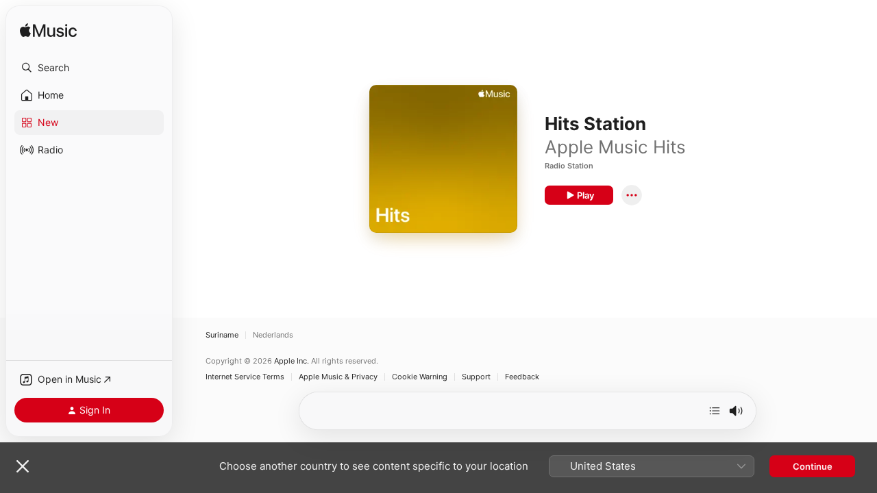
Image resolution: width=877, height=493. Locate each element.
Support (476, 377)
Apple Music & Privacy (338, 377)
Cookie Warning (419, 377)
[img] (48, 31)
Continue (812, 466)
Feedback (522, 377)
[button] (89, 67)
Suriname (222, 335)
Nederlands (273, 335)
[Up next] (714, 410)
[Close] (22, 466)
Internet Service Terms (245, 377)
